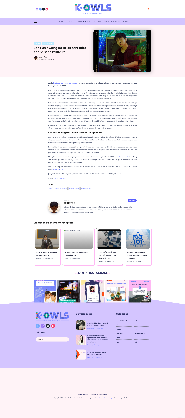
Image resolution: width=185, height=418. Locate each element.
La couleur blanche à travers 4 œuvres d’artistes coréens (97, 324)
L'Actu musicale (48, 43)
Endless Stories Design (106, 398)
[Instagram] (37, 9)
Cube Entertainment (61, 188)
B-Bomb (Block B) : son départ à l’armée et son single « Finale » (107, 255)
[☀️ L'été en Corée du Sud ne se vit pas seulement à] (116, 291)
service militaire (86, 188)
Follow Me (132, 200)
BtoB (50, 188)
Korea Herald (62, 178)
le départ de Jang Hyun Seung (65, 83)
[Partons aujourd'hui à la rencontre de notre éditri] (92, 291)
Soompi (56, 178)
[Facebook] (40, 9)
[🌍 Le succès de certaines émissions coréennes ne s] (68, 291)
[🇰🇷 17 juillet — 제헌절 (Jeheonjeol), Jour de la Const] (140, 291)
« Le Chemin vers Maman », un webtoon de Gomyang (97, 353)
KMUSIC (37, 43)
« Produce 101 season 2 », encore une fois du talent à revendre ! (137, 255)
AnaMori (38, 259)
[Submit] (67, 339)
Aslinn (66, 259)
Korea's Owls (130, 262)
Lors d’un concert (121, 157)
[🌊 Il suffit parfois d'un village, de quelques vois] (45, 291)
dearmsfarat (43, 57)
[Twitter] (43, 9)
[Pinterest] (47, 9)
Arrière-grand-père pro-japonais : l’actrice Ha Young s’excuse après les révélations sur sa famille (97, 339)
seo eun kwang (74, 188)
